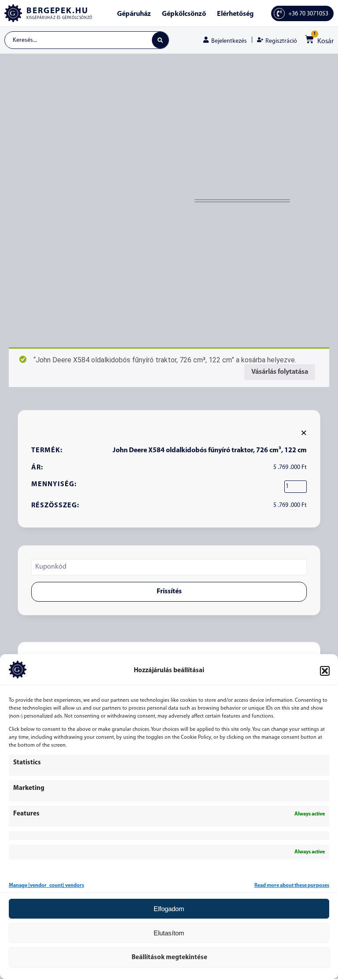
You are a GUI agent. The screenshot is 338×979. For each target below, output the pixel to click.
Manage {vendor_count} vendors (46, 885)
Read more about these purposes (291, 885)
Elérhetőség (235, 14)
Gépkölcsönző (184, 14)
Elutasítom (169, 933)
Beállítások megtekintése (169, 957)
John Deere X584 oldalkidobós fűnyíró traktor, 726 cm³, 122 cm (210, 450)
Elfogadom (169, 908)
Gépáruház (134, 14)
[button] (324, 670)
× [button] (304, 432)
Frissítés (169, 591)
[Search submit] (160, 40)
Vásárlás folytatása (279, 372)
